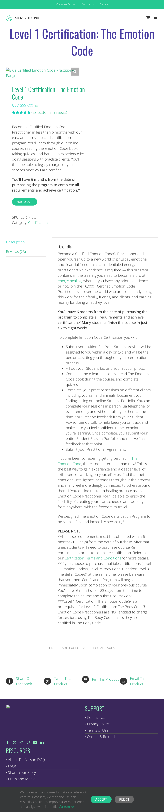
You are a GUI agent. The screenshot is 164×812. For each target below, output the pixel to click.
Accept (101, 799)
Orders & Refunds (101, 736)
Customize (67, 806)
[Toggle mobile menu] (156, 17)
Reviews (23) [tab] (16, 251)
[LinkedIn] (42, 742)
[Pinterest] (28, 742)
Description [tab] (15, 242)
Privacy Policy (98, 723)
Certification (38, 222)
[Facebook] (8, 742)
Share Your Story (22, 772)
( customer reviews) (49, 112)
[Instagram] (21, 742)
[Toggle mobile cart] (148, 17)
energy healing (70, 280)
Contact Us (96, 717)
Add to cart (25, 202)
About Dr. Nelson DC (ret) (29, 759)
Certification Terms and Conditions (93, 558)
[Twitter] (14, 742)
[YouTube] (35, 742)
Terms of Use (97, 730)
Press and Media (21, 778)
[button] (75, 72)
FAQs (12, 766)
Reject (124, 799)
